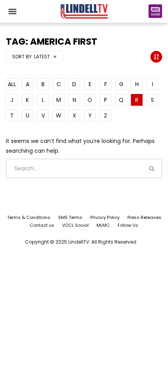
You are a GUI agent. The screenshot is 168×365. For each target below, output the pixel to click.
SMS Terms (70, 217)
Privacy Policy (105, 217)
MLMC (103, 225)
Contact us (42, 225)
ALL (12, 84)
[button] (12, 11)
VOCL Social (75, 225)
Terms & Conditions (28, 217)
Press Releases (144, 217)
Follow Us (128, 225)
